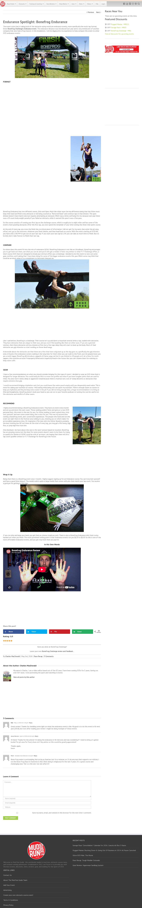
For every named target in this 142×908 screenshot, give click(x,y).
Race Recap (38, 656)
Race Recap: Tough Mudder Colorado (86, 860)
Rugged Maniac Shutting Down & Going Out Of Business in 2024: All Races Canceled (104, 850)
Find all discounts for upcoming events (119, 34)
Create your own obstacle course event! (18, 895)
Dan (12, 723)
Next (98, 12)
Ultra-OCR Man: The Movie (83, 855)
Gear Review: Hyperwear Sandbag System (88, 865)
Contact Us (7, 875)
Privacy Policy (8, 905)
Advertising (7, 890)
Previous (91, 12)
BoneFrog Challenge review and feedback (57, 651)
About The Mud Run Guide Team (15, 880)
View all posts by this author (24, 677)
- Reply (30, 723)
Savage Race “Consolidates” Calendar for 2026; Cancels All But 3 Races (99, 845)
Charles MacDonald (12, 656)
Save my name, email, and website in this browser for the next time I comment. (61, 813)
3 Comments (49, 656)
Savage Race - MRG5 (118, 27)
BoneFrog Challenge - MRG (121, 31)
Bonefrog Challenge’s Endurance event (22, 29)
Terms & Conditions (10, 900)
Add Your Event (9, 885)
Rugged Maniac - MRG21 (120, 24)
